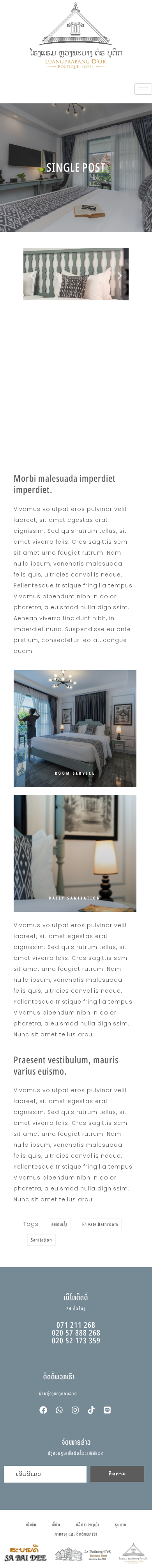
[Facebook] (43, 1410)
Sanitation (41, 1240)
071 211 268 (76, 1324)
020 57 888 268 (76, 1332)
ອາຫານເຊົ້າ (59, 1224)
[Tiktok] (91, 1410)
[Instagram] (75, 1410)
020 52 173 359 (76, 1340)
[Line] (107, 1410)
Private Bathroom (100, 1224)
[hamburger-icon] (143, 89)
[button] (32, 275)
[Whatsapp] (59, 1410)
